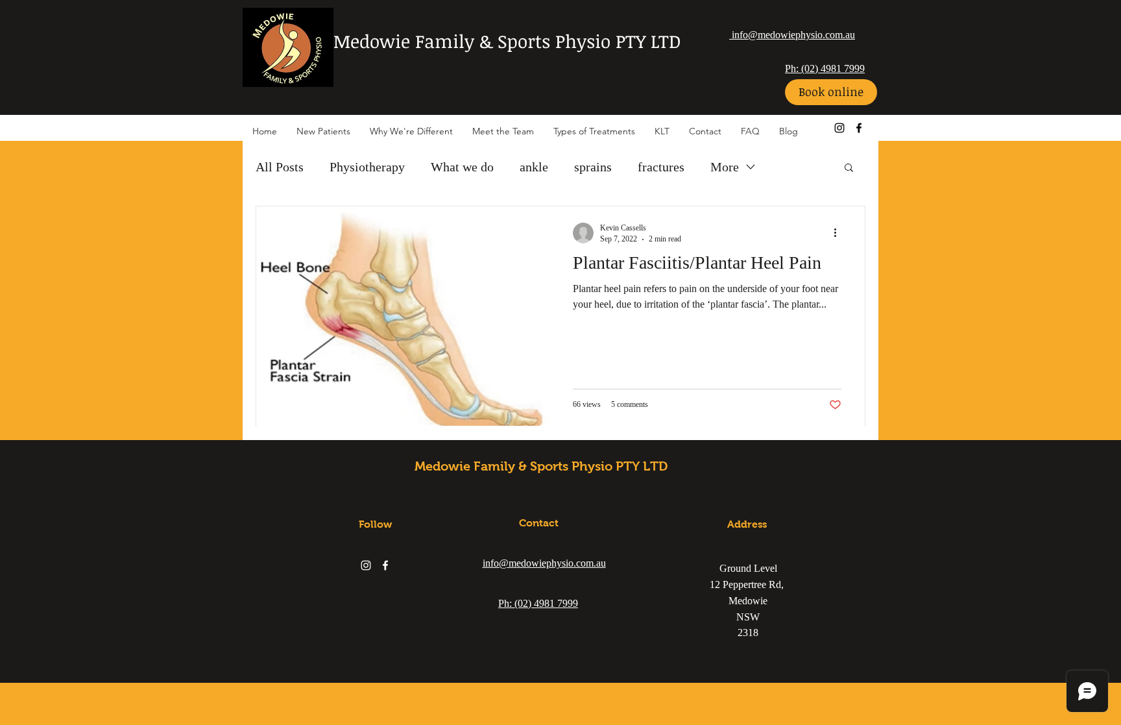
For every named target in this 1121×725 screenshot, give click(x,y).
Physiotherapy (367, 167)
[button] (849, 168)
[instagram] (839, 127)
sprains (593, 167)
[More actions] (839, 233)
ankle (534, 167)
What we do (462, 167)
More (724, 167)
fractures (661, 167)
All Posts (280, 167)
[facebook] (858, 127)
